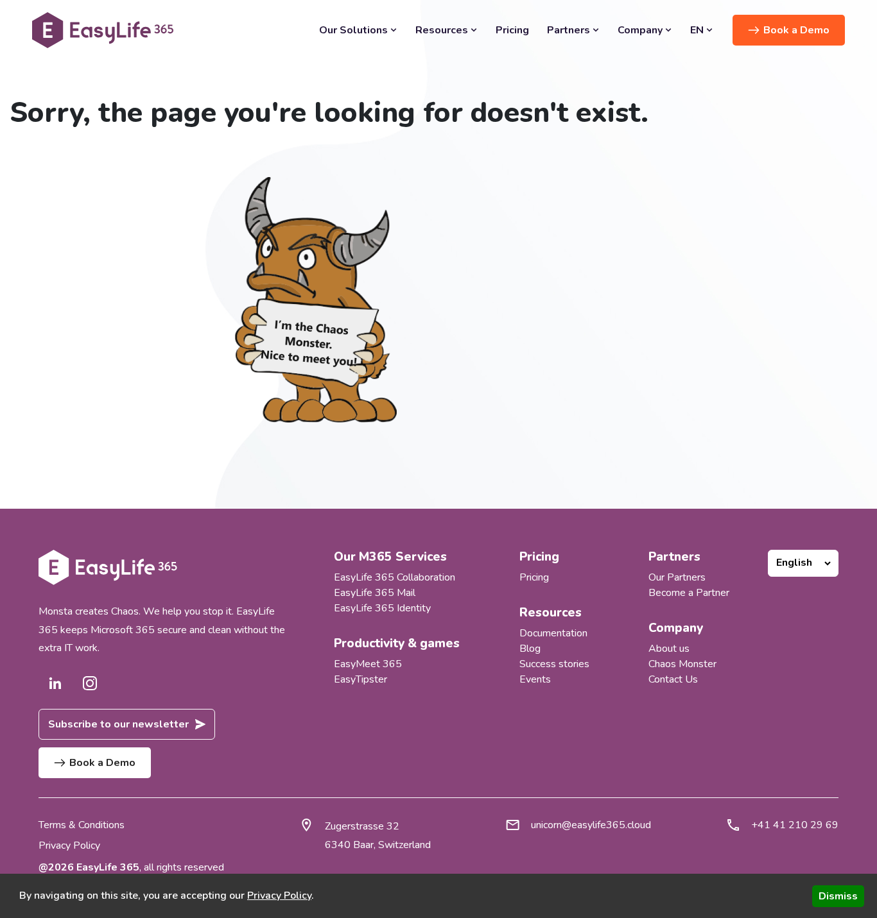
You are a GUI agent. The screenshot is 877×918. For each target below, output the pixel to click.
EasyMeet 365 (368, 664)
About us (669, 649)
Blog (530, 649)
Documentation (553, 633)
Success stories (554, 664)
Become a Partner (688, 593)
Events (535, 679)
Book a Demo (796, 30)
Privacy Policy (69, 845)
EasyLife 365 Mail (374, 593)
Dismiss (838, 896)
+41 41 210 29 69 (794, 825)
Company (640, 30)
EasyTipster (360, 679)
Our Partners (677, 577)
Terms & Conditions (82, 825)
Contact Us (673, 679)
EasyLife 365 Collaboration (394, 577)
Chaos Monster (682, 664)
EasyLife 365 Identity (382, 608)
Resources (441, 30)
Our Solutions (353, 30)
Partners (568, 30)
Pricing (512, 30)
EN (697, 30)
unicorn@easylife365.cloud (591, 825)
